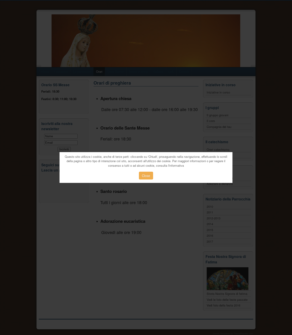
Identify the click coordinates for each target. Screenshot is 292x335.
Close (146, 175)
